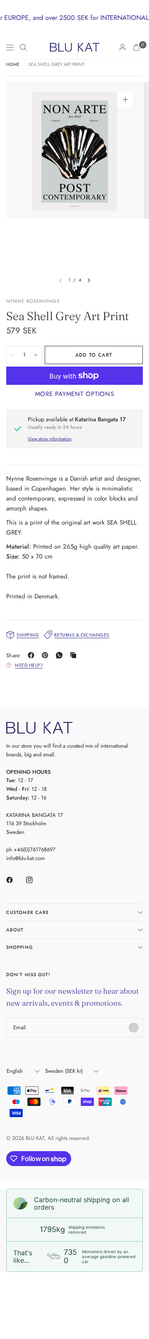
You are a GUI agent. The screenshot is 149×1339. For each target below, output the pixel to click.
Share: (14, 655)
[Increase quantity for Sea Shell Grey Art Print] (35, 355)
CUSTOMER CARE (27, 912)
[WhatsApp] (61, 655)
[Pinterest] (47, 655)
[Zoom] (125, 99)
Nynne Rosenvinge (33, 301)
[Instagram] (35, 880)
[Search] (23, 47)
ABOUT (15, 929)
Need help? (29, 665)
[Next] (89, 280)
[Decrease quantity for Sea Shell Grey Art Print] (13, 355)
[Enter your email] (134, 1028)
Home (12, 64)
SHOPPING (19, 947)
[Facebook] (33, 655)
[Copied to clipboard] (75, 655)
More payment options (74, 394)
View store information (50, 438)
